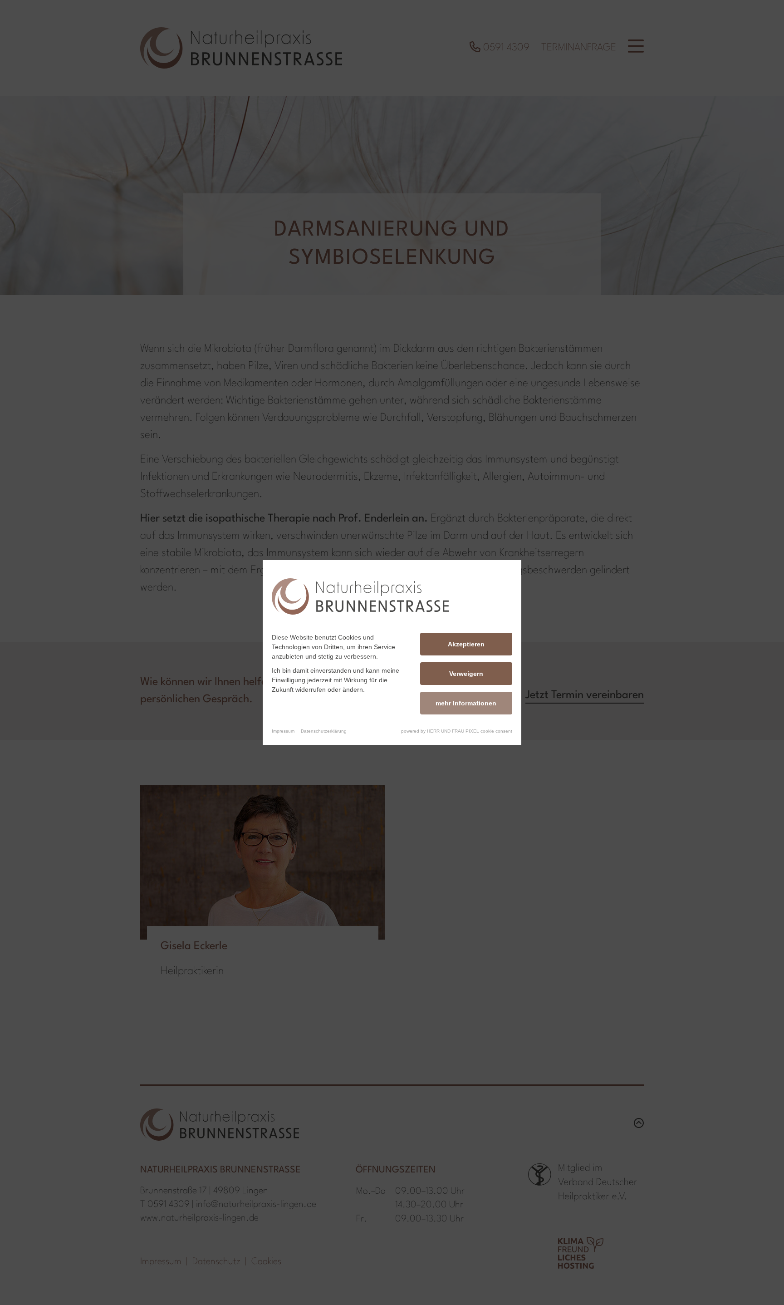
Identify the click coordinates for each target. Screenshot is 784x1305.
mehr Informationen (466, 703)
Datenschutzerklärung (324, 731)
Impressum (283, 731)
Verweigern (466, 673)
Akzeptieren (466, 644)
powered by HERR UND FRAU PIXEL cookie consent (456, 731)
